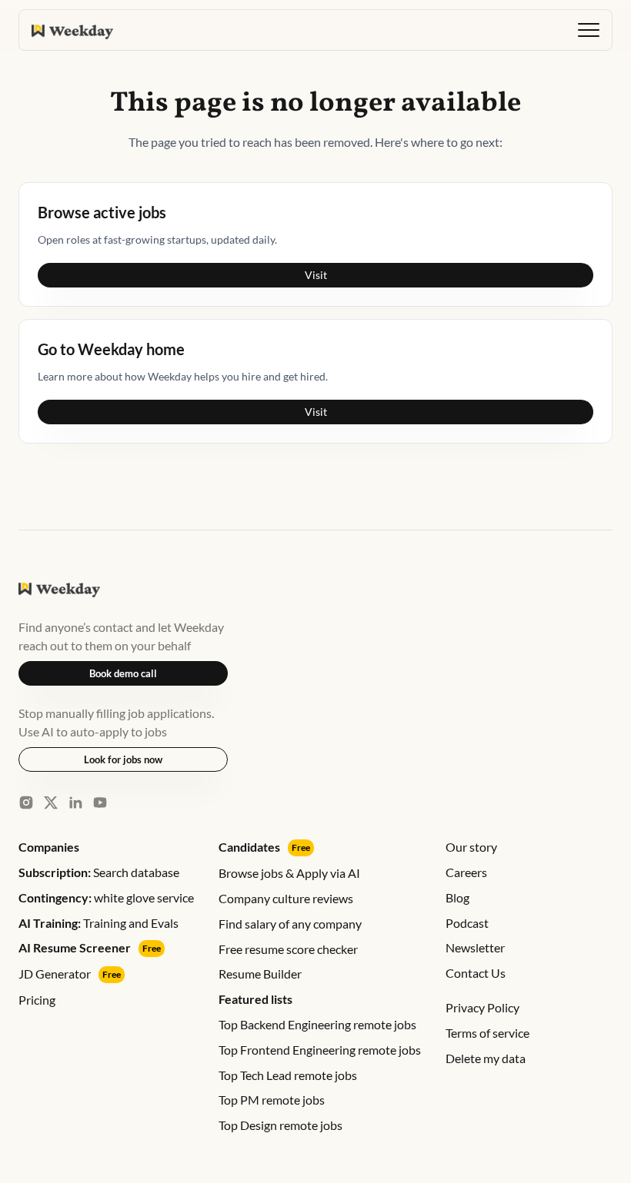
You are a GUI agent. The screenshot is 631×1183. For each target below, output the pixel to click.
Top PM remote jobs (272, 1099)
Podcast (467, 922)
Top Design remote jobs (280, 1125)
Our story (471, 846)
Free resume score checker (288, 949)
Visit (316, 274)
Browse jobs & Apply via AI (289, 873)
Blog (457, 897)
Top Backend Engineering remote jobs (317, 1024)
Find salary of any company (290, 923)
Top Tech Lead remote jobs (288, 1075)
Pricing (36, 999)
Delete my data (486, 1058)
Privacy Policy (482, 1007)
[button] (588, 30)
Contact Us (476, 972)
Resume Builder (260, 973)
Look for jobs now (123, 759)
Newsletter (475, 947)
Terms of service (487, 1032)
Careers (466, 872)
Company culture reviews (286, 898)
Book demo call (123, 673)
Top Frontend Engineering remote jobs (320, 1049)
